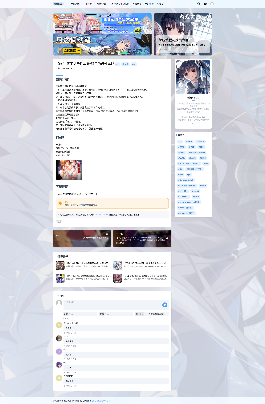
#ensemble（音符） (186, 213)
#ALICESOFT (183, 197)
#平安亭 (196, 197)
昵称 (66, 314)
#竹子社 (181, 152)
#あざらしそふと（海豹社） (188, 163)
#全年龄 (181, 147)
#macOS (195, 191)
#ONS (201, 147)
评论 (81, 204)
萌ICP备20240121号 (102, 400)
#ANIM (203, 185)
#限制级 (189, 141)
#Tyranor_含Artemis (197, 152)
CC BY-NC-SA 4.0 (100, 214)
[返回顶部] (260, 391)
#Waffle (181, 158)
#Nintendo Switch (185, 180)
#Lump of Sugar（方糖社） (189, 202)
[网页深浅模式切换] (205, 4)
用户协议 (149, 3)
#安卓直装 (200, 141)
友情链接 (137, 3)
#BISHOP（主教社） (195, 169)
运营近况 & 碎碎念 (120, 3)
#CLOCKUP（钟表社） (187, 185)
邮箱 (102, 314)
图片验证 (139, 314)
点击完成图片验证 (156, 314)
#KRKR (191, 147)
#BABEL (192, 158)
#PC (180, 141)
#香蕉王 (203, 158)
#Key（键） (182, 191)
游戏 (59, 222)
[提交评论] (164, 304)
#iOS (180, 169)
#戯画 (180, 174)
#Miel (206, 163)
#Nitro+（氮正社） (185, 208)
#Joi (188, 174)
